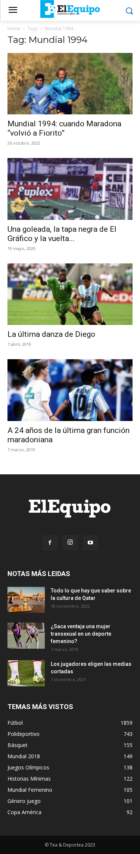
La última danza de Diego (51, 334)
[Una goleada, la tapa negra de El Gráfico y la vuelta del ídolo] (70, 188)
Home (14, 28)
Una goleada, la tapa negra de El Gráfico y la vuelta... (61, 234)
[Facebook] (50, 542)
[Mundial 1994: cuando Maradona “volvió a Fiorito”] (70, 83)
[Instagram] (70, 542)
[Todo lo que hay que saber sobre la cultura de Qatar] (26, 600)
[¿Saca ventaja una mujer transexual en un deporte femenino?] (26, 636)
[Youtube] (90, 542)
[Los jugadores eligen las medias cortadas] (26, 673)
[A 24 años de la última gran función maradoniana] (70, 390)
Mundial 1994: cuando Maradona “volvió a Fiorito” (64, 128)
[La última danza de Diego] (70, 294)
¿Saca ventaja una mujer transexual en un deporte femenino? (81, 633)
